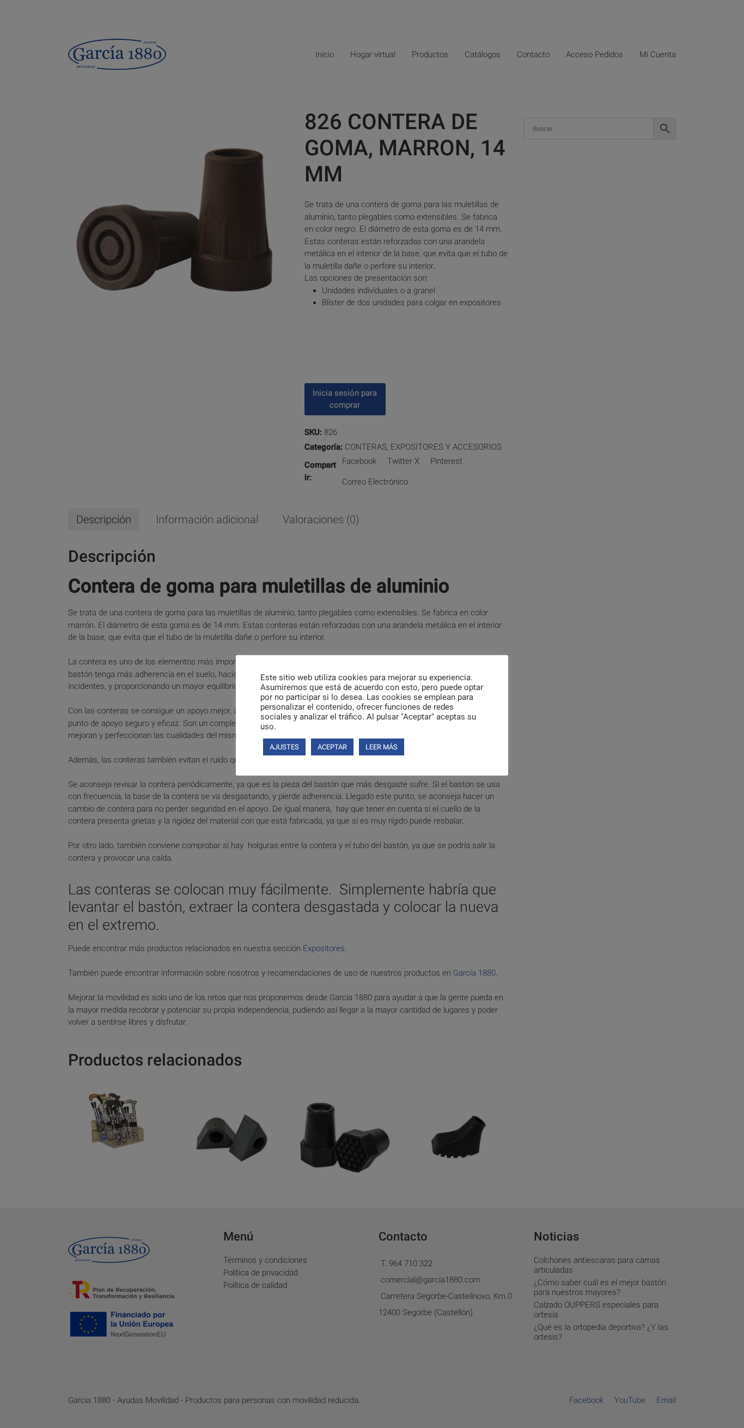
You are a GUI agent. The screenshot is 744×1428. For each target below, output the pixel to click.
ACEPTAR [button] (332, 747)
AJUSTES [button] (284, 747)
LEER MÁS (381, 747)
